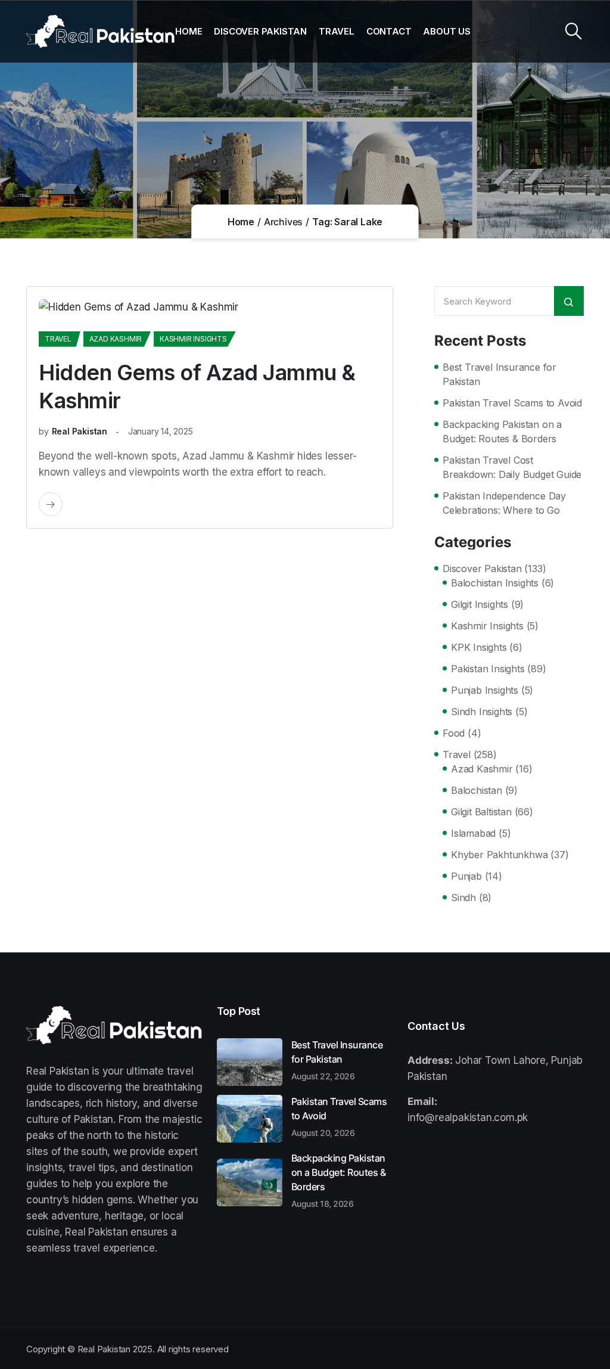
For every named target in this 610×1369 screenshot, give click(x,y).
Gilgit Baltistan (481, 812)
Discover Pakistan (260, 31)
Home (188, 31)
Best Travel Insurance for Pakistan (499, 374)
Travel (336, 31)
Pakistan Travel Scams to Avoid (512, 403)
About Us (446, 31)
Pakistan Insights (488, 669)
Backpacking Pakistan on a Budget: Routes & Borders (502, 431)
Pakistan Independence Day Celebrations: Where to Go (504, 503)
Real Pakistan (79, 431)
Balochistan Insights (495, 583)
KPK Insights (479, 647)
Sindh (463, 898)
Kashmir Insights (193, 338)
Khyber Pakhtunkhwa (499, 855)
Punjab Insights (484, 690)
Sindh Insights (481, 712)
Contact (389, 31)
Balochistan (476, 790)
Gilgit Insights (479, 604)
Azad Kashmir (115, 338)
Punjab (466, 876)
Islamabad (473, 833)
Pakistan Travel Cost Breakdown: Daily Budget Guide (512, 467)
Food (454, 733)
